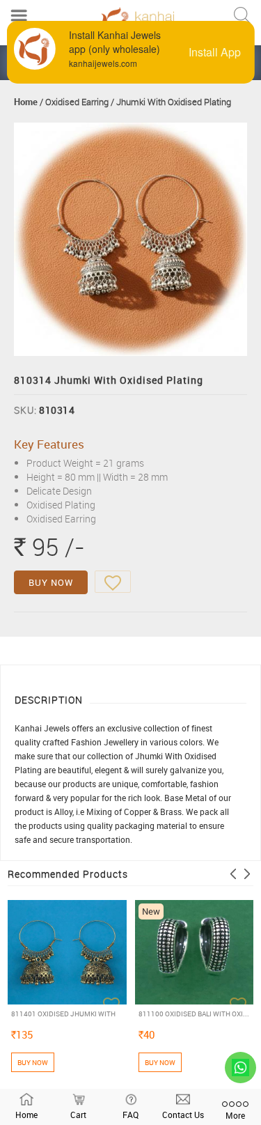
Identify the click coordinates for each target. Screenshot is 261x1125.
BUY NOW (51, 582)
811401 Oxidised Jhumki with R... (63, 1014)
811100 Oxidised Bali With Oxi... (194, 1013)
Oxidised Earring (77, 101)
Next (247, 874)
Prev (233, 874)
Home (26, 101)
